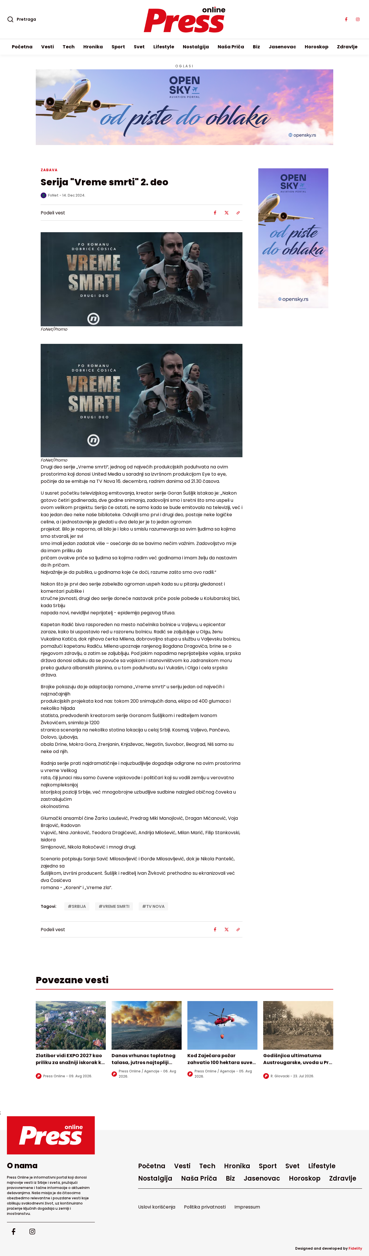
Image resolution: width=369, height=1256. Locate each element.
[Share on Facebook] (215, 212)
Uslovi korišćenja (156, 1207)
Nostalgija (196, 46)
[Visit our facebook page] (346, 19)
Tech (69, 46)
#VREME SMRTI (114, 906)
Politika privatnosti (205, 1207)
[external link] (293, 238)
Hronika (93, 46)
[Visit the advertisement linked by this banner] (184, 107)
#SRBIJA (77, 906)
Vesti (47, 46)
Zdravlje (347, 46)
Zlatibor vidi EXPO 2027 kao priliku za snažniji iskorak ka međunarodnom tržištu (70, 1062)
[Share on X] (226, 212)
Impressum (247, 1207)
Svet (139, 46)
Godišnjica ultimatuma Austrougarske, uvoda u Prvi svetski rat (298, 1062)
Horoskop (316, 46)
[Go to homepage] (51, 1135)
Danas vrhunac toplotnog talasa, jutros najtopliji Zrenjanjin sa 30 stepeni (144, 1062)
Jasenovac (282, 46)
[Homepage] (184, 20)
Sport (118, 46)
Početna (22, 46)
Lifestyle (163, 46)
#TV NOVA (153, 906)
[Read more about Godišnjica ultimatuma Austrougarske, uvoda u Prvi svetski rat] (298, 1025)
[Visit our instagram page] (357, 19)
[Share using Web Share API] (238, 212)
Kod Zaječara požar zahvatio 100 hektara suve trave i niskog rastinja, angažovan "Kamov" (219, 1066)
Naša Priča (231, 46)
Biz (256, 46)
